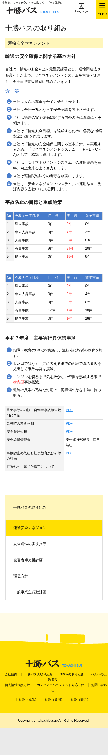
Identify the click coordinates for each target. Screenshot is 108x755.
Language (81, 11)
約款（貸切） (54, 699)
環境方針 (20, 576)
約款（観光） (28, 699)
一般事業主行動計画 (29, 592)
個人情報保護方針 (17, 685)
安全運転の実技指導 (29, 544)
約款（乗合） (80, 699)
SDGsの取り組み (72, 674)
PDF (69, 410)
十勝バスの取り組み (38, 674)
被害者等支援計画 (28, 560)
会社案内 (11, 674)
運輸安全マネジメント (31, 528)
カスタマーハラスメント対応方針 (60, 685)
